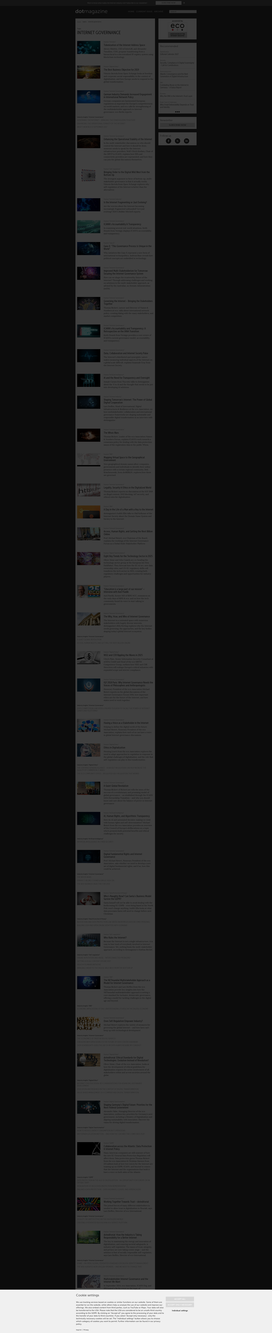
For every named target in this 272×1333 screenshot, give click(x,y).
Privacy (86, 1330)
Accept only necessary (180, 1305)
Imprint (78, 1330)
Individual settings (180, 1310)
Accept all (180, 1299)
